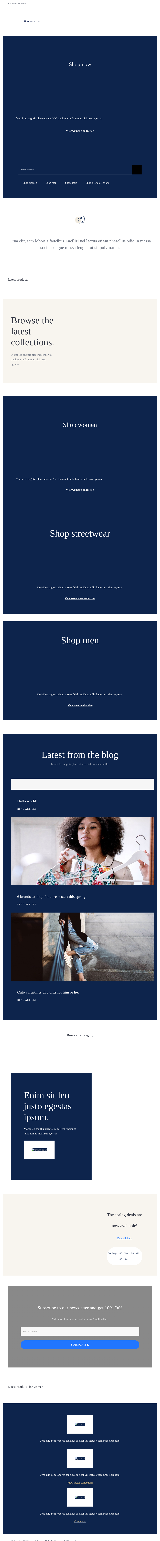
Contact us (80, 1521)
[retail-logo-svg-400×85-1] (32, 21)
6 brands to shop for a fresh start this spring (51, 896)
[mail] (151, 4)
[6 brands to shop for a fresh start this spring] (82, 819)
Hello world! (27, 801)
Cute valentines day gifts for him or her (48, 992)
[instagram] (147, 4)
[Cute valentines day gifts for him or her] (82, 914)
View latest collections (80, 1482)
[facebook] (142, 4)
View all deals (124, 1238)
